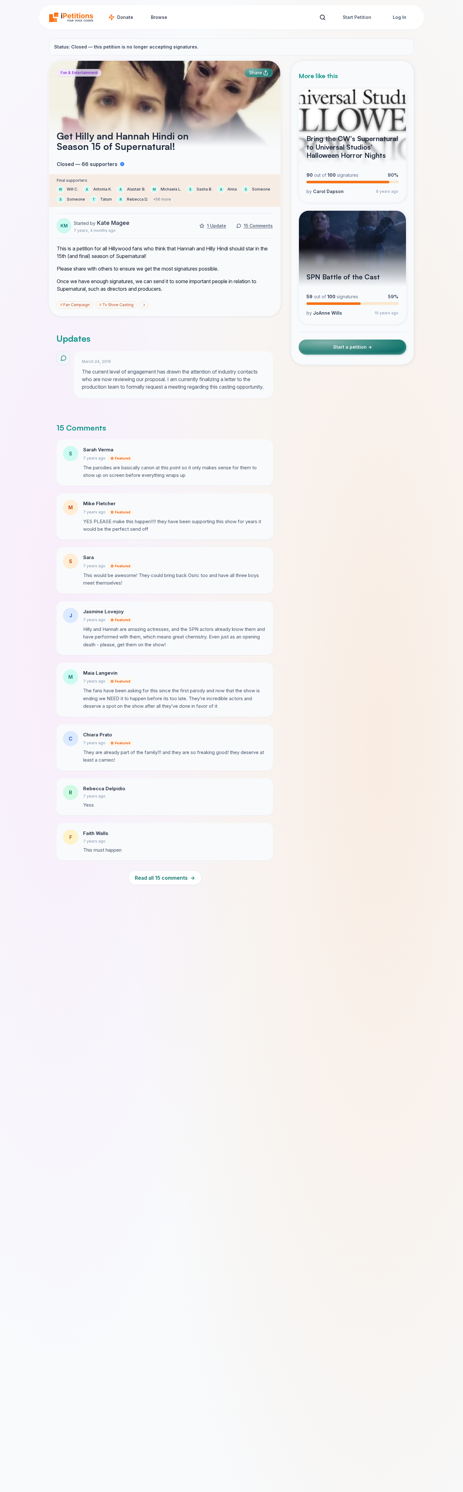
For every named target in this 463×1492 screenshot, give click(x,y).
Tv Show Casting (116, 304)
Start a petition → (352, 347)
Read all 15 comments (165, 878)
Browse (159, 17)
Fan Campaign (75, 304)
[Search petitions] (322, 17)
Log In (399, 17)
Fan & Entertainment (79, 72)
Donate (125, 17)
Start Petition (357, 17)
